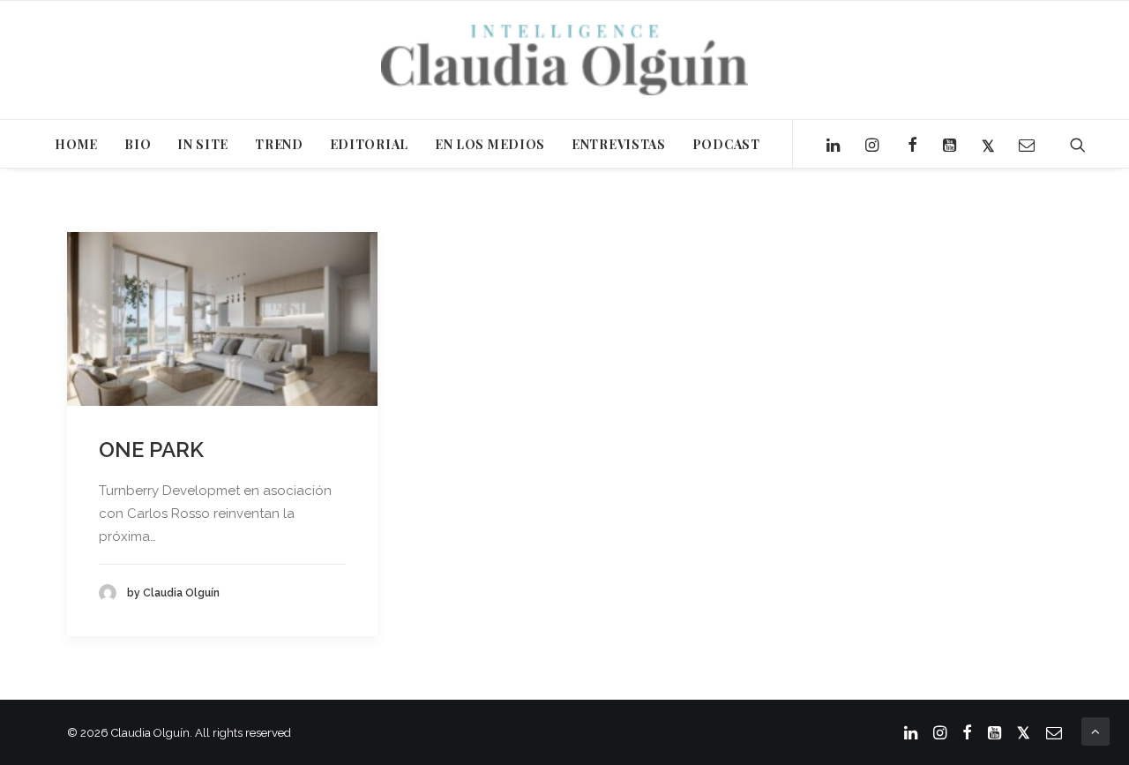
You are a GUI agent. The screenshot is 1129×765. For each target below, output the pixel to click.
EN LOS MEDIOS (490, 144)
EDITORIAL (369, 144)
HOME (76, 144)
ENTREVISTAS (619, 144)
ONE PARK (151, 449)
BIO (137, 144)
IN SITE (202, 144)
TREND (279, 144)
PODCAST (726, 144)
